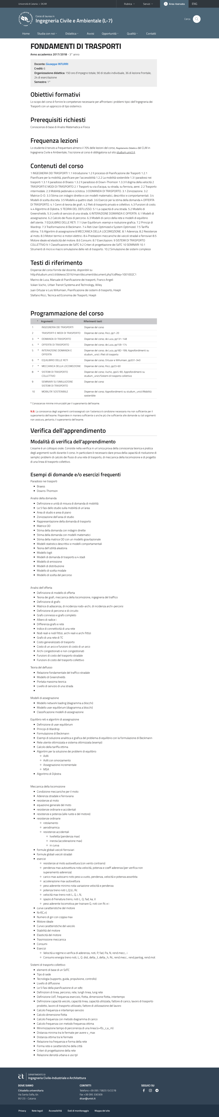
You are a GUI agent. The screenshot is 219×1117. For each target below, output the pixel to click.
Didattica (70, 33)
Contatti (151, 33)
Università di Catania (28, 3)
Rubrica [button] (128, 4)
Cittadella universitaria (30, 1090)
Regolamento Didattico (126, 148)
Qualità (131, 33)
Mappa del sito (102, 1111)
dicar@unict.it (88, 1098)
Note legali (37, 1111)
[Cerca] (197, 19)
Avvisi (90, 33)
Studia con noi (46, 33)
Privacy (22, 1111)
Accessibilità (55, 1111)
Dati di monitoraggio (78, 1111)
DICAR (44, 3)
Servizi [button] (146, 4)
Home (26, 33)
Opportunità (109, 33)
